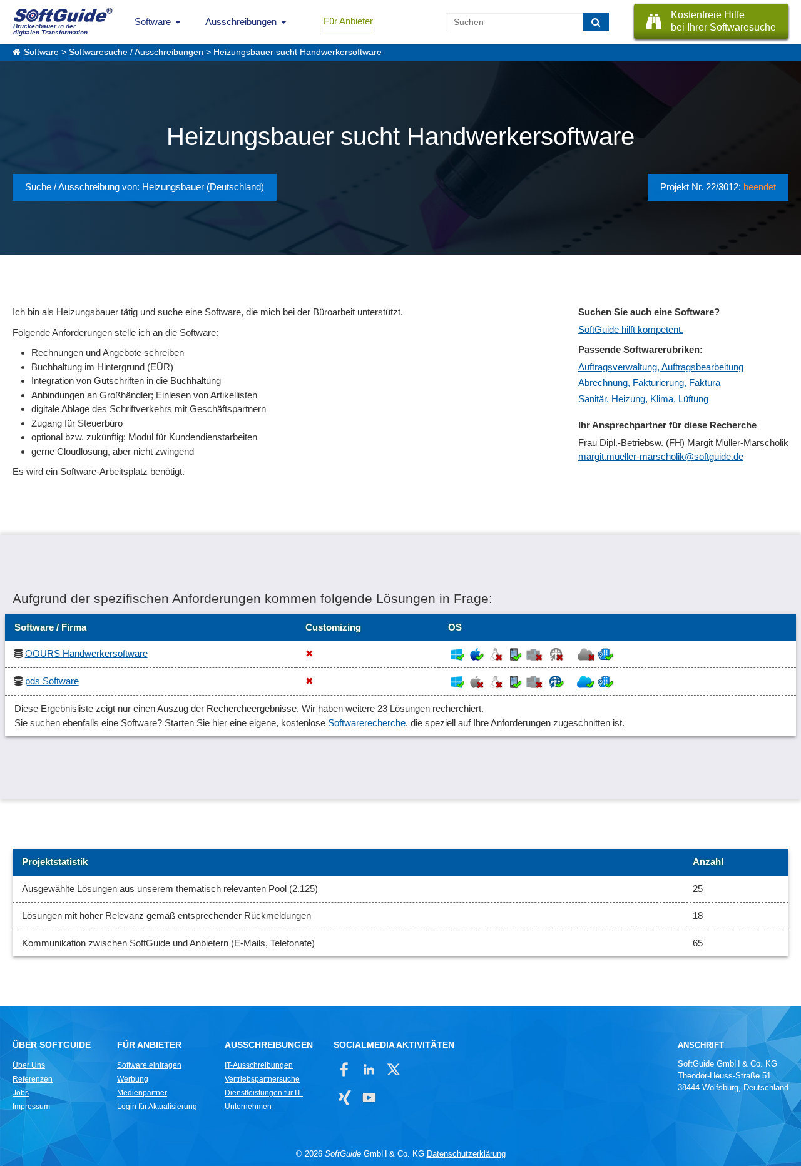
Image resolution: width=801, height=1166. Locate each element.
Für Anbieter (348, 21)
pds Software (52, 681)
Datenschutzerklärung (466, 1153)
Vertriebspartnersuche (262, 1079)
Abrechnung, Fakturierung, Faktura (649, 382)
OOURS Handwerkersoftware (86, 653)
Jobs (21, 1092)
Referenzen (33, 1079)
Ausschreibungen (241, 21)
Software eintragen (149, 1065)
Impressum (31, 1106)
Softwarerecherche (367, 722)
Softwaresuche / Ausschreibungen (136, 52)
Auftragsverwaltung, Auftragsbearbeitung (660, 367)
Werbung (132, 1079)
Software (153, 21)
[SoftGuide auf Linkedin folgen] (369, 1069)
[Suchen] (596, 22)
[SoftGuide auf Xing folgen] (344, 1097)
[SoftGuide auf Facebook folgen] (344, 1069)
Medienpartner (142, 1092)
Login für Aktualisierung (157, 1106)
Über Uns (29, 1065)
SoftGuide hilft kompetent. (630, 329)
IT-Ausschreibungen (259, 1065)
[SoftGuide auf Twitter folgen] (393, 1069)
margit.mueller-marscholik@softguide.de (660, 456)
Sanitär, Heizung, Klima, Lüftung (643, 398)
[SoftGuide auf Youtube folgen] (369, 1097)
